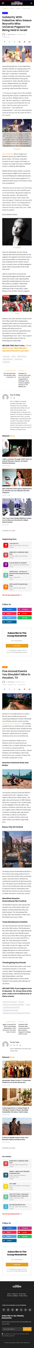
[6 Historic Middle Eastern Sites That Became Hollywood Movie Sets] (17, 1126)
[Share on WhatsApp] (9, 42)
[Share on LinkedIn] (19, 42)
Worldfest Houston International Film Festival (16, 1013)
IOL (18, 313)
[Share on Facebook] (4, 42)
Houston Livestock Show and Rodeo (13, 1004)
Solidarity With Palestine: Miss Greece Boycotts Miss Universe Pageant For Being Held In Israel (24, 1029)
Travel (5, 667)
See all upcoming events (12, 595)
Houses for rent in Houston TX (12, 724)
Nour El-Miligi (11, 34)
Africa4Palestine (7, 154)
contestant (6, 356)
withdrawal (6, 362)
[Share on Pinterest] (24, 42)
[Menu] (3, 3)
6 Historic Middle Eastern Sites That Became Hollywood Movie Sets (15, 1139)
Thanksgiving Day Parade (10, 1010)
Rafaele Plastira (7, 359)
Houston (21, 1002)
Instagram (18, 149)
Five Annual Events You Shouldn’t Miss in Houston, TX (10, 375)
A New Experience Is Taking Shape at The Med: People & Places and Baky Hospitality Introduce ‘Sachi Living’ (15, 1110)
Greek (13, 356)
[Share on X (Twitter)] (14, 42)
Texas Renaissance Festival (11, 1007)
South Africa (18, 359)
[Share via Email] (29, 42)
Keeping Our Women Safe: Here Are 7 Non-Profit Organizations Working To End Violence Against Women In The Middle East (24, 380)
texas (28, 1004)
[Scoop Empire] (17, 3)
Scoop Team (11, 682)
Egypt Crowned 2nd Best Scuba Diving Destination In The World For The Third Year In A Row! (9, 1028)
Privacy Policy (17, 652)
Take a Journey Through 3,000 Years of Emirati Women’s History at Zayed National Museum (17, 461)
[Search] (31, 3)
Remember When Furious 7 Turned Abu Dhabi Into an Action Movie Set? (16, 1081)
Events (5, 13)
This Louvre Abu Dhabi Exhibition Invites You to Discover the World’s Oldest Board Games (16, 520)
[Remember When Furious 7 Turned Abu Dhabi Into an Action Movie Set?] (17, 1069)
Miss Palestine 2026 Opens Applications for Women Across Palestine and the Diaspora (17, 491)
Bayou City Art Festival (9, 1002)
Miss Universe (22, 356)
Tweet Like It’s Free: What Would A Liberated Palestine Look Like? (16, 348)
